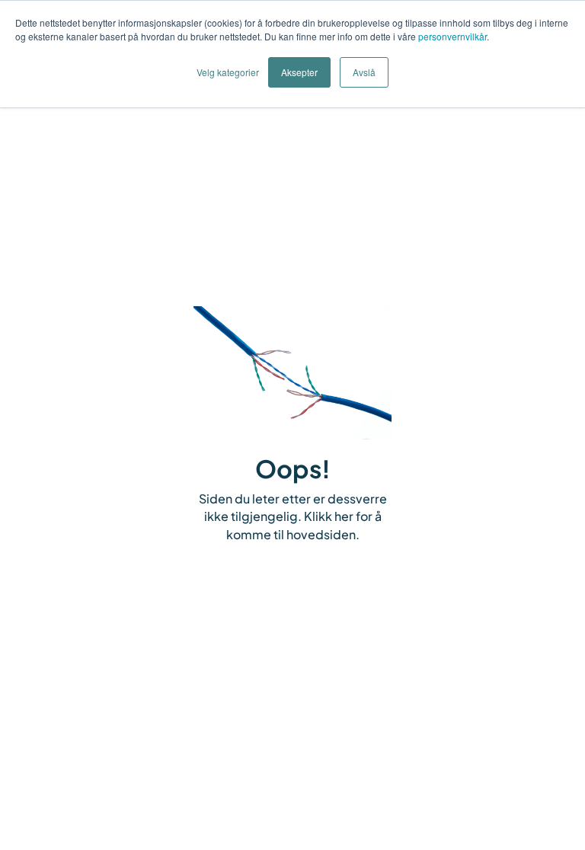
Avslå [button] (364, 72)
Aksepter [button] (299, 72)
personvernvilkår (452, 36)
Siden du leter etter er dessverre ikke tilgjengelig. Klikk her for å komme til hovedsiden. (293, 517)
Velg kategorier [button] (228, 72)
